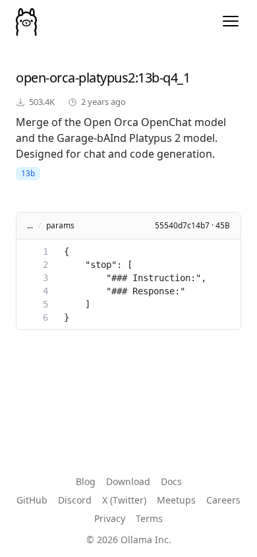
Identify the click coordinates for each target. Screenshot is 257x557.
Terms (149, 518)
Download (128, 481)
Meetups (176, 500)
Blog (86, 481)
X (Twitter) (124, 500)
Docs (171, 481)
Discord (75, 500)
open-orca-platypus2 (75, 77)
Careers (223, 500)
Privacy (109, 518)
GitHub (31, 500)
